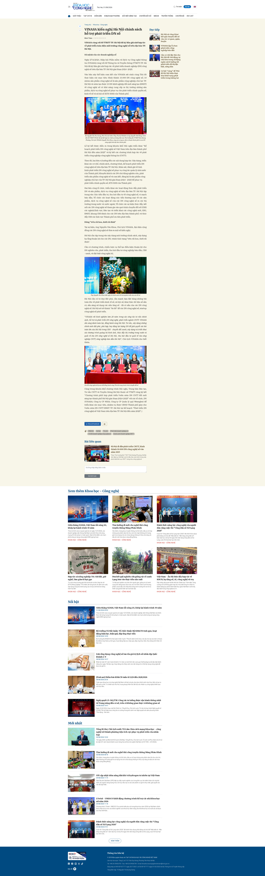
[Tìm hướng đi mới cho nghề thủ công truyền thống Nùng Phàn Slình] (132, 509)
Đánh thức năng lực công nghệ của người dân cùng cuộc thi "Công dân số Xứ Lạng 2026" (176, 528)
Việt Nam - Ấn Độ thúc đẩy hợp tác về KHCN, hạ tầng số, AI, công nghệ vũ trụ (175, 578)
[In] (104, 424)
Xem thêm (115, 841)
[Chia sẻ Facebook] (80, 26)
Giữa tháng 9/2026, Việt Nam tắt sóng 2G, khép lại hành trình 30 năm (87, 526)
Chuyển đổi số (145, 16)
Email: (140, 863)
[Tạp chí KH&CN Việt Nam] (83, 6)
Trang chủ (87, 25)
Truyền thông (167, 16)
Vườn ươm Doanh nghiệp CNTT (124, 434)
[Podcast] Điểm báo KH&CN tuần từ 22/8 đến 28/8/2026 (121, 677)
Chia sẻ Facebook (93, 424)
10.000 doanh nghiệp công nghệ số (99, 434)
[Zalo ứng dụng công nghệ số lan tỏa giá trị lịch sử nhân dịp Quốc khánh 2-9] (81, 661)
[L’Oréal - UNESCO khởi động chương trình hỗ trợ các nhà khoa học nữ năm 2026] (81, 806)
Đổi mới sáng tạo (129, 16)
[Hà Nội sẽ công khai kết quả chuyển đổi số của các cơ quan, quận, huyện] (154, 36)
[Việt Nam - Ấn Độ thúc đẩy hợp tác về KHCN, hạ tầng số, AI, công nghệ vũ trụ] (177, 560)
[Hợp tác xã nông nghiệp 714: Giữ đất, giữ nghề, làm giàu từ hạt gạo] (88, 560)
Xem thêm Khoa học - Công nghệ (93, 491)
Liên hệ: (109, 860)
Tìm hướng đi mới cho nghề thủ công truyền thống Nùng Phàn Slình (130, 526)
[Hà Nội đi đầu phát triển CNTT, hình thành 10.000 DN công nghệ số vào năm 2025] (96, 453)
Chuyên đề (180, 16)
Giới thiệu (77, 16)
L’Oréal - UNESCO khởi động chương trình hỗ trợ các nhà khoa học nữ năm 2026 (128, 800)
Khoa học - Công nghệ (100, 25)
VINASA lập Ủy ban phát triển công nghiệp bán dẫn (169, 48)
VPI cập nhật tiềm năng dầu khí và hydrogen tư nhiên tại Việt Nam (128, 775)
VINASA (90, 431)
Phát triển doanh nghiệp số (119, 431)
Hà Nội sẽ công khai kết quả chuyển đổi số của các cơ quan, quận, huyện (170, 37)
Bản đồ (70, 869)
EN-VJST (190, 16)
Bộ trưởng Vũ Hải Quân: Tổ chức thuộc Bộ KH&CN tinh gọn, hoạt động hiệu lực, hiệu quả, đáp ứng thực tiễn (126, 632)
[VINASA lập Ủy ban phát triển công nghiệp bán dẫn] (154, 48)
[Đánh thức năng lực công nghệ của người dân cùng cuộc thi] (177, 509)
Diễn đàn (98, 16)
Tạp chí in (88, 16)
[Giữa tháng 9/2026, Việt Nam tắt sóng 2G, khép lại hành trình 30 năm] (88, 509)
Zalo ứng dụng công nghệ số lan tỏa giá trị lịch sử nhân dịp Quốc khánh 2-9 (126, 655)
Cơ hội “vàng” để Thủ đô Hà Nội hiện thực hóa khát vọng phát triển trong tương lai (170, 74)
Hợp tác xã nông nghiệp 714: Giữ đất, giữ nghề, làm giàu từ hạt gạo (87, 578)
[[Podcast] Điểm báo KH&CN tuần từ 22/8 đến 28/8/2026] (81, 685)
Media (156, 16)
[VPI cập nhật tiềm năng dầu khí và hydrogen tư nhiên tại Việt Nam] (81, 783)
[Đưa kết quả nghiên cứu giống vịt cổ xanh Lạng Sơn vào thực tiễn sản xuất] (132, 560)
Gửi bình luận (92, 476)
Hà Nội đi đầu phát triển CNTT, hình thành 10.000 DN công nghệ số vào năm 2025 (128, 449)
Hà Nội (98, 431)
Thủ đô (105, 431)
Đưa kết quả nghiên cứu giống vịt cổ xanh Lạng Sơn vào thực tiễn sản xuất (132, 578)
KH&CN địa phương (112, 16)
